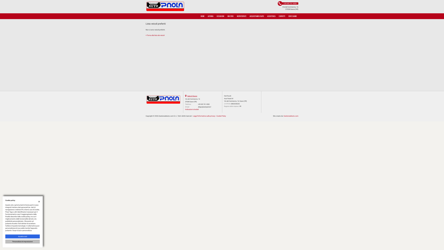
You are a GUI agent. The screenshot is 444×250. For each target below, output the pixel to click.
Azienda (210, 16)
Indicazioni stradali (192, 109)
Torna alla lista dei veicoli (156, 35)
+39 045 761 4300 (204, 104)
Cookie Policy (221, 116)
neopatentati (241, 16)
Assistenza (271, 16)
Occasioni (220, 16)
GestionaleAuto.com (291, 116)
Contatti (282, 16)
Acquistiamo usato (257, 16)
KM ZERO (230, 16)
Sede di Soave (192, 96)
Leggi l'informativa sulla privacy (204, 116)
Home (202, 16)
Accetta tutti (22, 236)
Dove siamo (292, 16)
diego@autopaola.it (204, 107)
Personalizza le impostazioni (22, 241)
